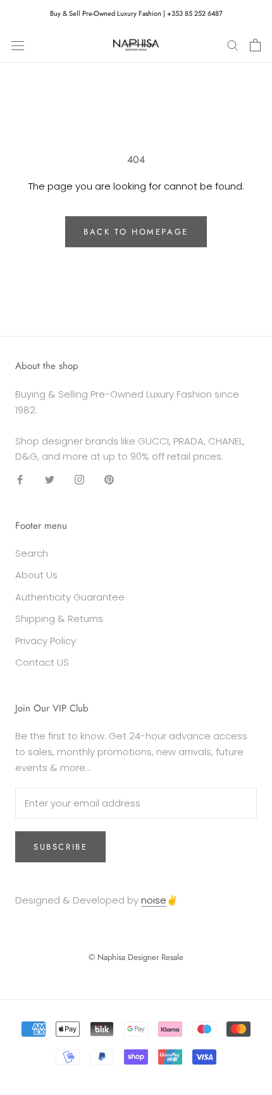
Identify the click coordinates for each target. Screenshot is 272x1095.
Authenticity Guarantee (70, 597)
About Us (36, 574)
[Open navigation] (17, 45)
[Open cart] (255, 45)
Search (31, 553)
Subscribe (60, 847)
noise (153, 900)
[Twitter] (49, 480)
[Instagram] (79, 480)
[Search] (232, 44)
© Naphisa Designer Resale (136, 957)
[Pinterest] (109, 480)
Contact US (42, 662)
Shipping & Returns (59, 618)
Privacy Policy (45, 640)
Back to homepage (136, 232)
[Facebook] (20, 480)
